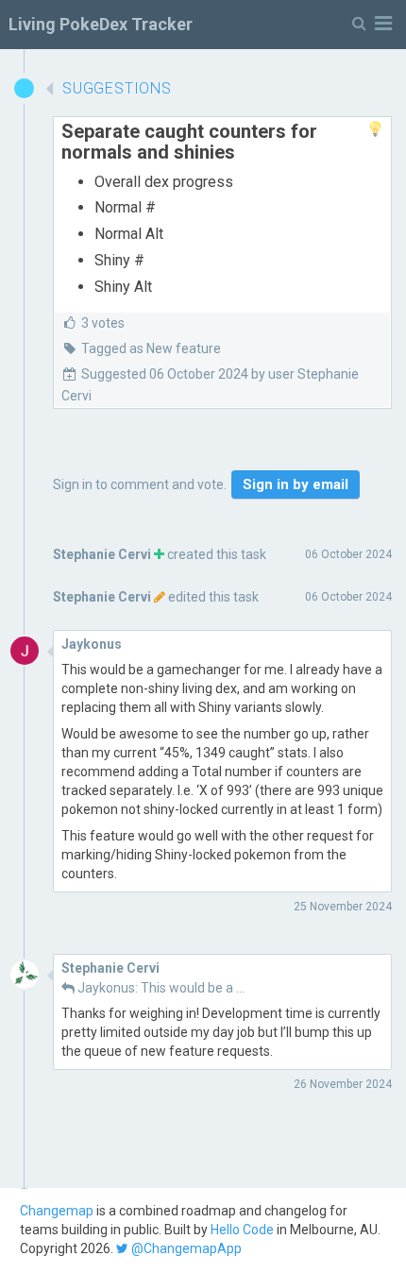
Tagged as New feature (151, 348)
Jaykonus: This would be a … (161, 987)
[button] (372, 24)
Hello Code (242, 1229)
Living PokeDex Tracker (100, 24)
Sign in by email (295, 484)
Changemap (56, 1210)
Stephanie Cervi (102, 554)
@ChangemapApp (185, 1248)
